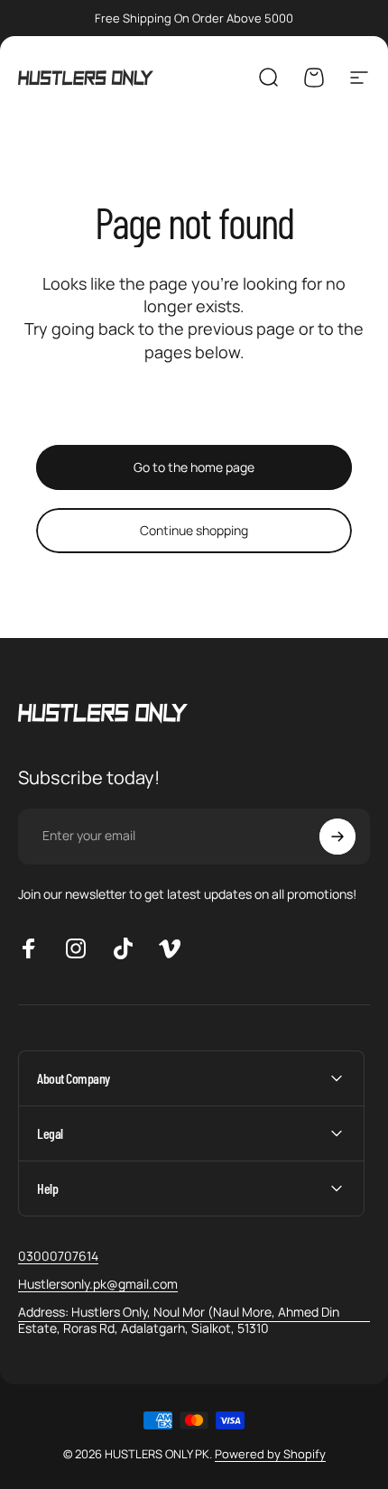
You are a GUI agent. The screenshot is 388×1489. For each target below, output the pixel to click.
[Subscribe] (337, 836)
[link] (194, 1320)
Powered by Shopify (270, 1454)
